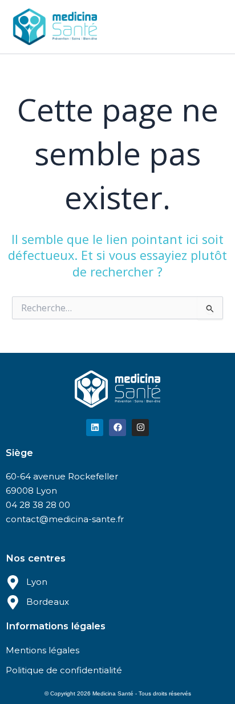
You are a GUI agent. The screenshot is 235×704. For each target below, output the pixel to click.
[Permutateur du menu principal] (212, 27)
